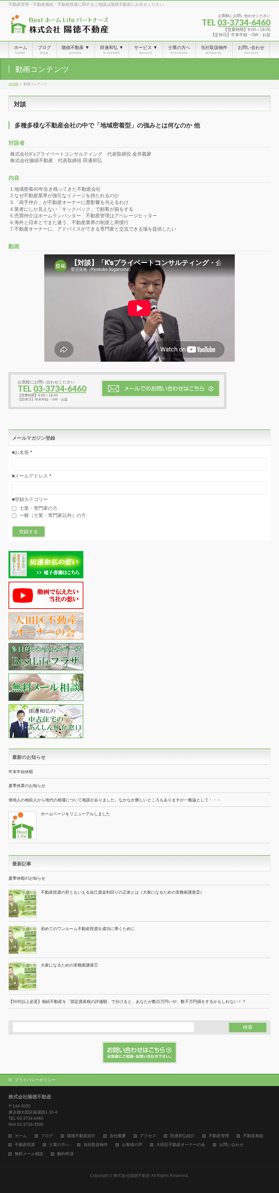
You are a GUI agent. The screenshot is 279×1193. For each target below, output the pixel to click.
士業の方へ (59, 1145)
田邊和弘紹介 (182, 1136)
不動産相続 (253, 1136)
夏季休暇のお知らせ (27, 878)
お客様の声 (132, 1145)
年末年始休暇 (21, 771)
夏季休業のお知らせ (27, 785)
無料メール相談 (29, 1154)
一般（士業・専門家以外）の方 (52, 515)
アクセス (148, 1136)
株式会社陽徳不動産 (131, 1175)
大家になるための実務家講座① (69, 965)
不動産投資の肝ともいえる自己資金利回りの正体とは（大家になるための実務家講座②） (122, 892)
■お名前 (22, 452)
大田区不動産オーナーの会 (180, 1145)
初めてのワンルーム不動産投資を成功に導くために (88, 928)
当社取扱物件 (95, 1145)
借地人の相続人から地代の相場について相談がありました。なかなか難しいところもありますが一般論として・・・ (115, 800)
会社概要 (118, 1136)
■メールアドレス (31, 475)
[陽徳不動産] (60, 27)
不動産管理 (219, 1136)
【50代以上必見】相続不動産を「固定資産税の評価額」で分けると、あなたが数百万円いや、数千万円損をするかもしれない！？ (127, 1001)
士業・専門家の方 (38, 508)
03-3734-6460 (243, 22)
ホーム (21, 1136)
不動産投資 (25, 1145)
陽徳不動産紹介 (81, 1136)
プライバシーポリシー (35, 1080)
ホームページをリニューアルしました (75, 814)
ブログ (47, 1136)
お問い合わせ (231, 1145)
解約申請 (65, 1154)
